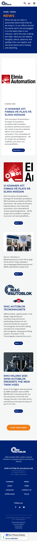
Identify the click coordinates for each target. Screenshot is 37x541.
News (26, 482)
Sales (9, 486)
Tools (26, 494)
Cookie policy (18, 528)
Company (10, 482)
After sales (10, 494)
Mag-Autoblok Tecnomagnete (14, 308)
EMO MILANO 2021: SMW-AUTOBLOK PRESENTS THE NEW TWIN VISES (17, 380)
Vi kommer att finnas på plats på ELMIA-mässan (18, 111)
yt (24, 507)
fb (15, 507)
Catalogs (10, 490)
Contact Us (26, 490)
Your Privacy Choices (16, 535)
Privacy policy (18, 526)
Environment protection (18, 522)
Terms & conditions (18, 524)
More (17, 223)
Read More (17, 150)
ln (19, 507)
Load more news (18, 428)
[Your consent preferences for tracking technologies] (4, 537)
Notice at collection (10, 538)
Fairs (26, 486)
